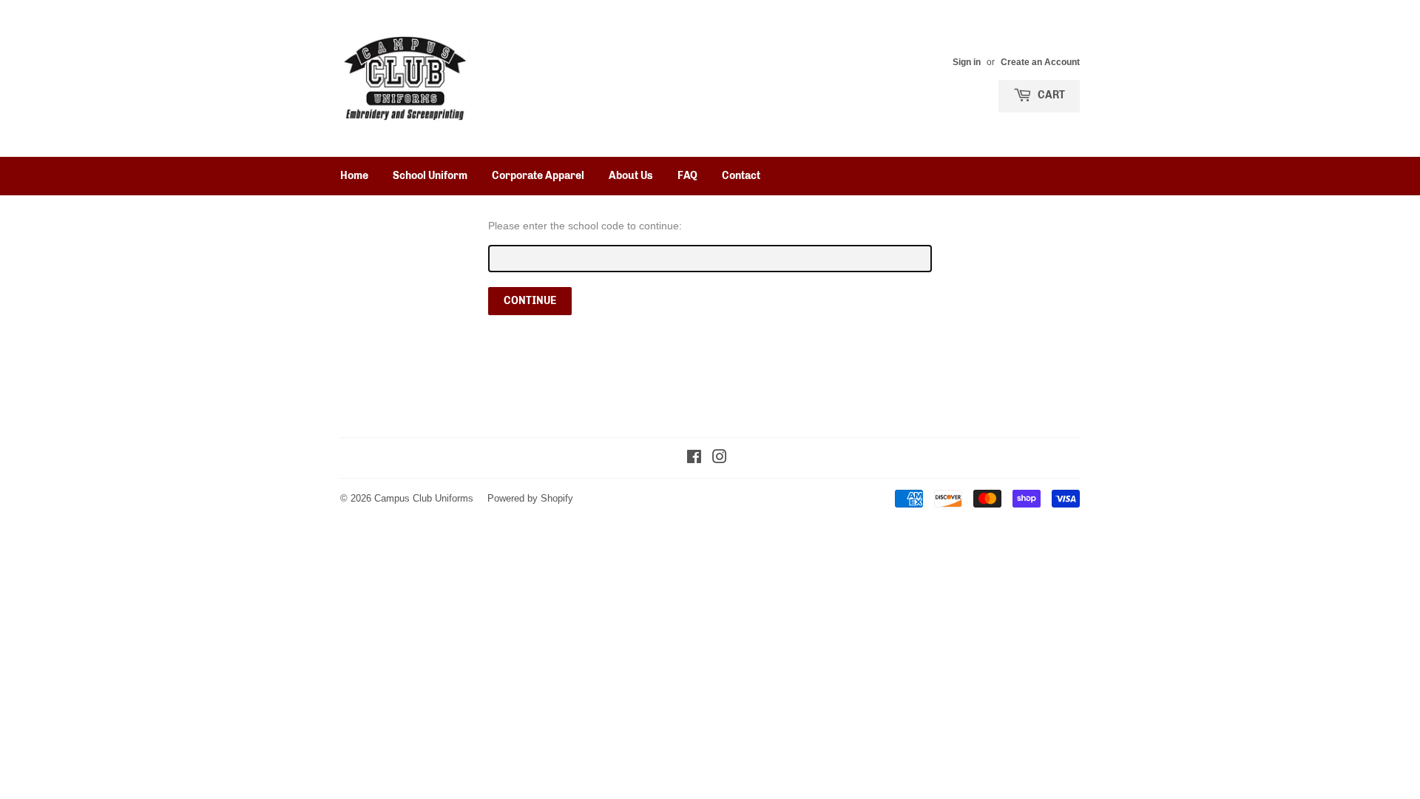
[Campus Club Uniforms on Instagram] (719, 459)
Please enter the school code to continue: (585, 226)
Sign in (967, 61)
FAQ (687, 175)
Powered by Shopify (530, 498)
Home (354, 175)
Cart (1050, 95)
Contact (741, 175)
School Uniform (430, 175)
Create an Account (1040, 61)
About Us (631, 175)
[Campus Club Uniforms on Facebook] (694, 459)
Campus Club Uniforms (423, 498)
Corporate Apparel (538, 175)
